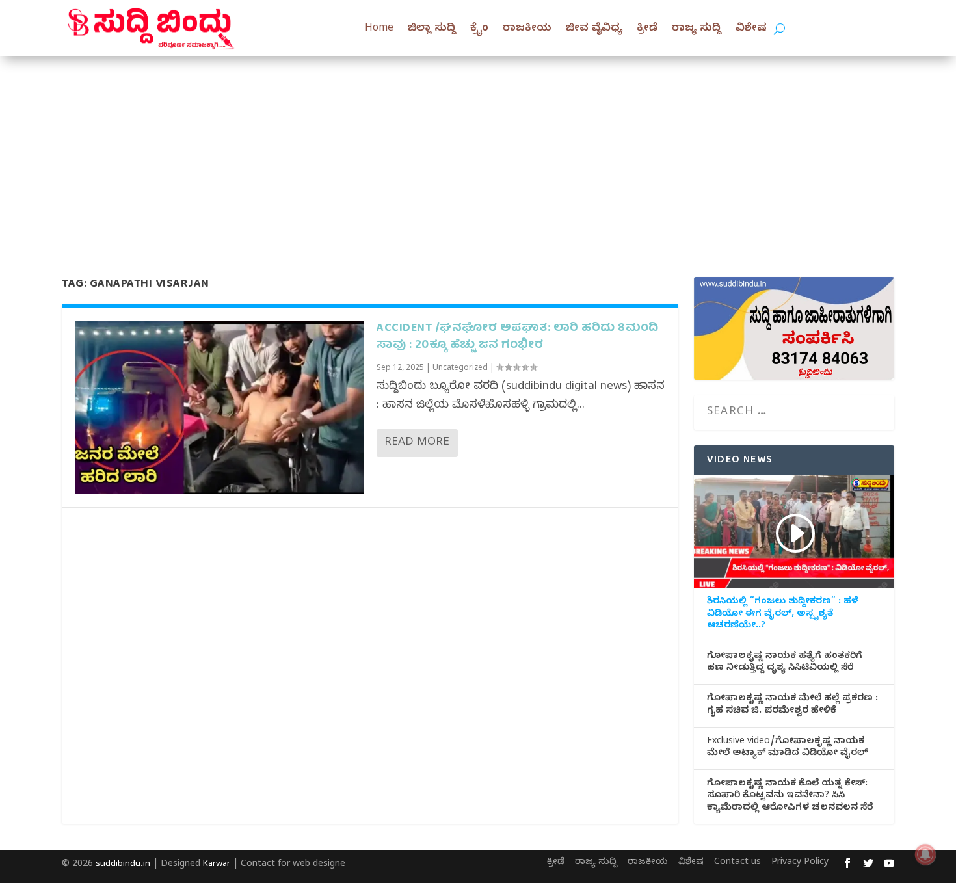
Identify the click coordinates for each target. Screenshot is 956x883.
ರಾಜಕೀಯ (527, 29)
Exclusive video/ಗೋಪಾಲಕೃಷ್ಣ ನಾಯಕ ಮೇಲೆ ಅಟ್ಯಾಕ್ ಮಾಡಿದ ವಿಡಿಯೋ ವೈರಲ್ (787, 748)
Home (379, 29)
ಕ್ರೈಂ (479, 29)
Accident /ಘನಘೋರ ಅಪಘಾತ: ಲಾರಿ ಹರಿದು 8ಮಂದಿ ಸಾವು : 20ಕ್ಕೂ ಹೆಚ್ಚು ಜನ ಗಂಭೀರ (518, 337)
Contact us (737, 863)
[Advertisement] (478, 153)
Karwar (216, 865)
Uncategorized (460, 368)
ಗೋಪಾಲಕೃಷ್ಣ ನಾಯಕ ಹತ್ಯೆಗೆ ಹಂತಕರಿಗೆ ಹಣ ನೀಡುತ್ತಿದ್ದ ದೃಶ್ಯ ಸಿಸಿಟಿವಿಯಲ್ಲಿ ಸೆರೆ (784, 663)
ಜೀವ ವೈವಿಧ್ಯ (594, 29)
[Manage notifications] (925, 854)
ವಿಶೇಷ (751, 29)
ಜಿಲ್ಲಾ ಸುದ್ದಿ (432, 29)
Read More (416, 443)
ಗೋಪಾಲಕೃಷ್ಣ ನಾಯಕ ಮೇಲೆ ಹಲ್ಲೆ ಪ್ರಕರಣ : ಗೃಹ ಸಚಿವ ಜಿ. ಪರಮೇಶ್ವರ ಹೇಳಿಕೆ (792, 705)
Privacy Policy (800, 863)
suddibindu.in (123, 865)
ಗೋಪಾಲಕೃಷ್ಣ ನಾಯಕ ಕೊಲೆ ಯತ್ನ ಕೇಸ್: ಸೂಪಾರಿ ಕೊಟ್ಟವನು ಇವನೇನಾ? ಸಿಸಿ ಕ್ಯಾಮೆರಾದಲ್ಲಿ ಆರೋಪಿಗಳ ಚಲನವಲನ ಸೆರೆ (790, 796)
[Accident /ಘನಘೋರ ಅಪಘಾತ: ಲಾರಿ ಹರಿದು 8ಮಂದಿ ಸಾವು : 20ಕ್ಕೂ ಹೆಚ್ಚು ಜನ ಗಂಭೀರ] (219, 407)
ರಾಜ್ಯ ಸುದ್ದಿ (696, 29)
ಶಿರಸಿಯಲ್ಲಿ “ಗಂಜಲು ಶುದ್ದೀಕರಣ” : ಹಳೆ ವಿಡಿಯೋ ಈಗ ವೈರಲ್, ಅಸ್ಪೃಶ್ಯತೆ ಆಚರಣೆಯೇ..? (782, 614)
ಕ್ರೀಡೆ (647, 29)
